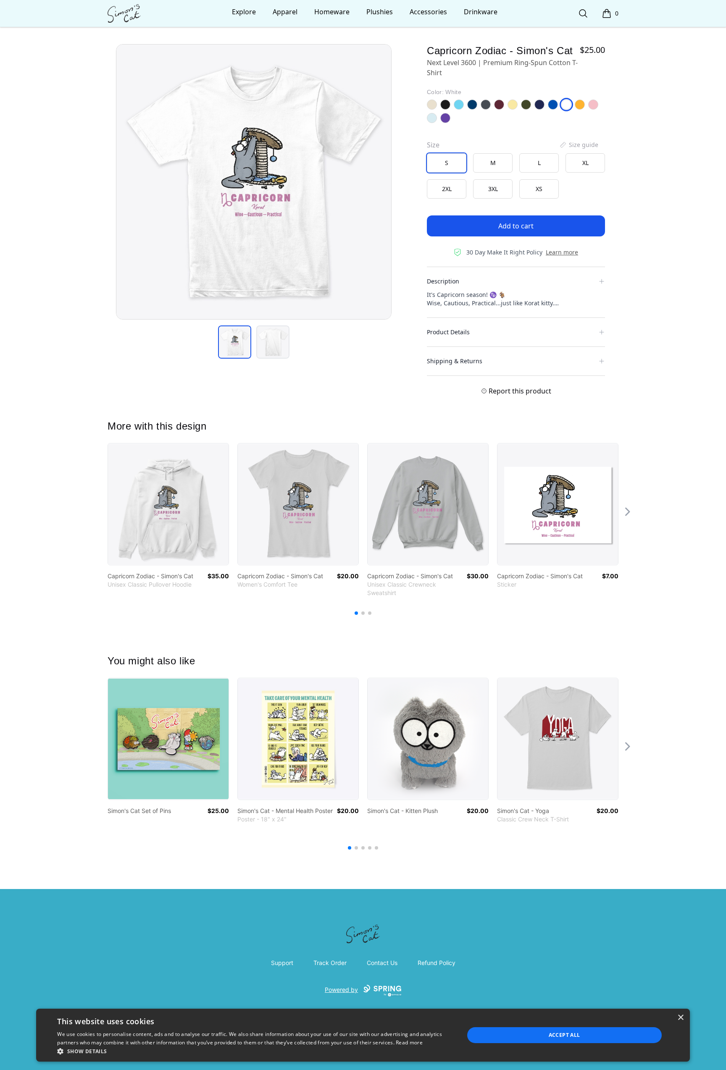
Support (282, 962)
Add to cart (516, 226)
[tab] (234, 342)
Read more (409, 1042)
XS (539, 189)
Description (443, 281)
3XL (493, 189)
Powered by (341, 989)
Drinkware (480, 11)
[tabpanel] (254, 182)
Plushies (379, 11)
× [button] (680, 1018)
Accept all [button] (564, 1035)
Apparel (285, 11)
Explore (244, 11)
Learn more (562, 252)
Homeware (332, 11)
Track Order (330, 962)
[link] (168, 504)
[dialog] (362, 1035)
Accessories (428, 11)
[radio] (446, 163)
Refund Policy (436, 962)
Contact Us (382, 962)
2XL (447, 189)
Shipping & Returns (454, 361)
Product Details (448, 332)
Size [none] (433, 144)
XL (585, 163)
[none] (578, 145)
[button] (254, 1051)
